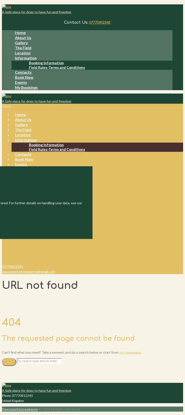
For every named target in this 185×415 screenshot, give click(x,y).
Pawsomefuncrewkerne (20, 409)
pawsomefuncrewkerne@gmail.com (28, 271)
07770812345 (100, 22)
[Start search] (9, 362)
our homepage (130, 352)
